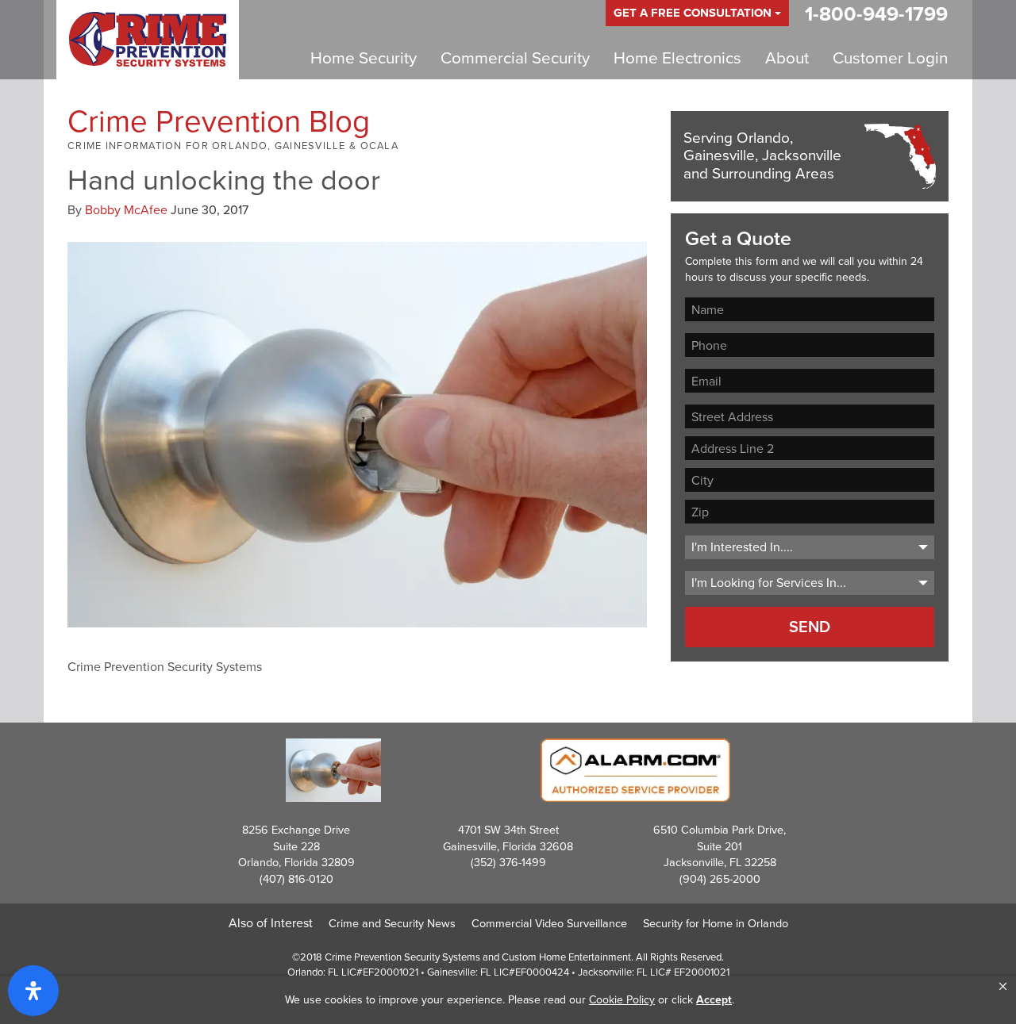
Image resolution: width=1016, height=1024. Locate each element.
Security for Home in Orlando (715, 923)
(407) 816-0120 (296, 879)
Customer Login (890, 58)
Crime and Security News (392, 923)
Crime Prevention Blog (218, 121)
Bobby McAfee (126, 210)
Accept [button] (714, 999)
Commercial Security (515, 58)
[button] (1003, 986)
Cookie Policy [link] (622, 999)
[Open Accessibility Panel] (33, 990)
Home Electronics (677, 58)
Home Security (363, 58)
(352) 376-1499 (508, 862)
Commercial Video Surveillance (549, 923)
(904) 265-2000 (719, 879)
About (787, 58)
